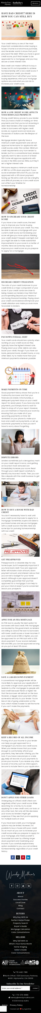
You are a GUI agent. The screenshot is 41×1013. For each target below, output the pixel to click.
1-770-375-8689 (21, 995)
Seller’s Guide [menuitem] (20, 950)
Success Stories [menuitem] (20, 899)
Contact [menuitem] (20, 908)
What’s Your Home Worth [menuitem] (20, 944)
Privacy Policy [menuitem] (16, 1005)
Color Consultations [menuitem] (20, 932)
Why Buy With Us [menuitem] (20, 917)
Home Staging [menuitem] (20, 947)
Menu (36, 3)
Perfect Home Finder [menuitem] (20, 920)
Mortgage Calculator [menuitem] (20, 929)
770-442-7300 (21, 972)
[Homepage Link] (12, 3)
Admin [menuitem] (5, 1005)
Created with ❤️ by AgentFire (20, 1009)
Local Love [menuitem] (20, 902)
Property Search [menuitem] (20, 923)
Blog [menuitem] (20, 905)
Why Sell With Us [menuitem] (20, 941)
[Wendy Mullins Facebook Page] (12, 886)
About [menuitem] (20, 896)
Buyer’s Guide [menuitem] (20, 926)
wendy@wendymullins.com (22, 997)
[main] (20, 436)
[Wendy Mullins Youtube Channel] (23, 886)
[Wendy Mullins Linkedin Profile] (29, 886)
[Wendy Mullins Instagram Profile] (17, 886)
